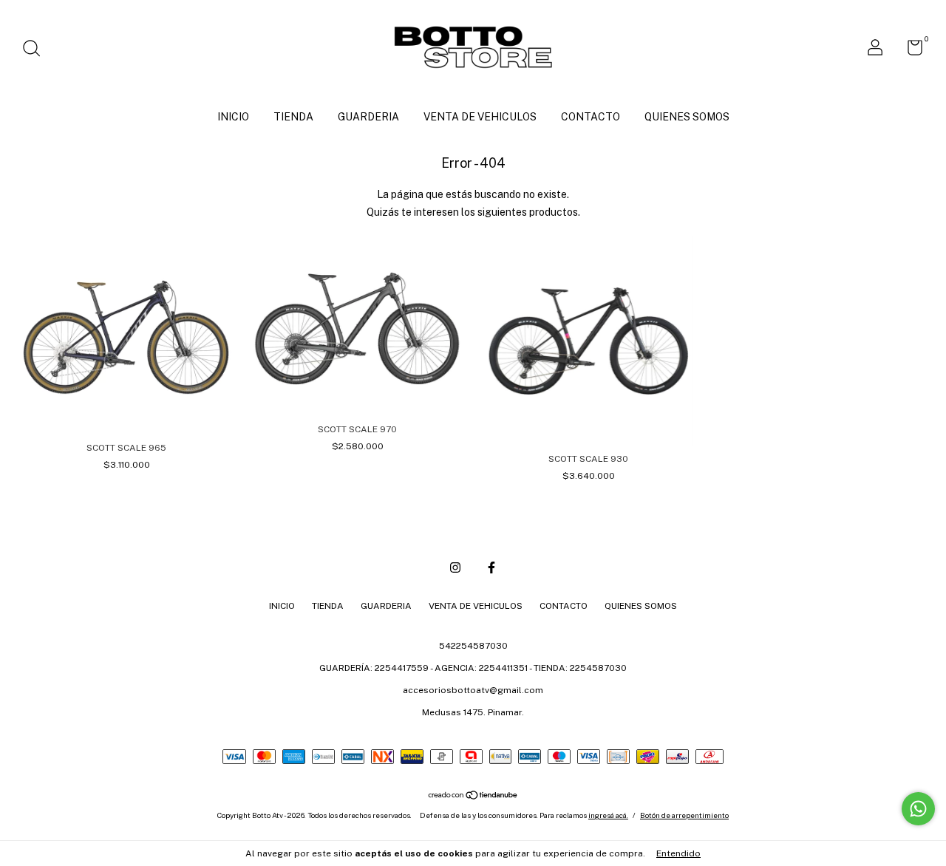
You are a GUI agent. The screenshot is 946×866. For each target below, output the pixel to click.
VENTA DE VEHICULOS (480, 117)
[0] (909, 51)
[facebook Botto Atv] (491, 567)
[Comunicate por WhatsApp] (918, 808)
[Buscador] (36, 50)
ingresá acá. (608, 815)
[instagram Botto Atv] (455, 567)
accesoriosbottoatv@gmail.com (473, 690)
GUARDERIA (368, 117)
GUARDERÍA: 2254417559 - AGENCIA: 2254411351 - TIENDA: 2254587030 (473, 668)
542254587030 (473, 646)
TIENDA (293, 117)
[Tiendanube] (473, 796)
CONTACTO (590, 117)
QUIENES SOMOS (686, 117)
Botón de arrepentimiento (684, 815)
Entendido (678, 853)
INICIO (233, 117)
